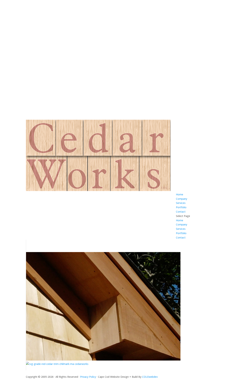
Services (181, 203)
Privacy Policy (88, 376)
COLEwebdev (150, 376)
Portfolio (181, 207)
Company (181, 198)
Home (179, 194)
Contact (181, 211)
